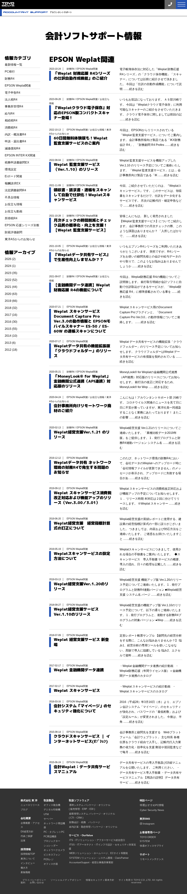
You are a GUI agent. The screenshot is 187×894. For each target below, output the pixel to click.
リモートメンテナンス (152, 859)
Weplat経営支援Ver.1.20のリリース (81, 586)
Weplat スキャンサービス (77, 690)
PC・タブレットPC (54, 832)
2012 (8, 349)
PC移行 (10, 71)
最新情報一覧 (13, 64)
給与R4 (9, 113)
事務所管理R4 (14, 106)
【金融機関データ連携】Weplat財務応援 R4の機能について (82, 288)
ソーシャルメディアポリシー (66, 880)
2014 (8, 335)
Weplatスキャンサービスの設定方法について (82, 556)
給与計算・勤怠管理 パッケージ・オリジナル (93, 826)
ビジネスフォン (52, 854)
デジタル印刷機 (52, 809)
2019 (8, 300)
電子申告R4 (12, 92)
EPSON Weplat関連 (18, 85)
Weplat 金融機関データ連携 (79, 669)
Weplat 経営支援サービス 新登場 (81, 642)
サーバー (48, 818)
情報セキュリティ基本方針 (100, 880)
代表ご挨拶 (27, 836)
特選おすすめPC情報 (152, 805)
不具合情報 (12, 197)
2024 (8, 265)
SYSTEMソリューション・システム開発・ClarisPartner (99, 858)
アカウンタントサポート (37, 12)
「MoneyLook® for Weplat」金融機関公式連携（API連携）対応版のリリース (82, 381)
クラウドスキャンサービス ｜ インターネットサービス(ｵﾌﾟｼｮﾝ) (82, 739)
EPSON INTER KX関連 (20, 155)
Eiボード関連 (13, 176)
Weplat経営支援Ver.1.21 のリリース (82, 435)
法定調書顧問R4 (15, 190)
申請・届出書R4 (15, 141)
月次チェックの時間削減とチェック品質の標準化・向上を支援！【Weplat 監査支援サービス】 (82, 225)
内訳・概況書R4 (15, 134)
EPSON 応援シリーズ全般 (22, 225)
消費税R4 (11, 127)
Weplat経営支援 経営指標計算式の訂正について (82, 526)
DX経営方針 (27, 831)
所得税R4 (11, 218)
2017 (8, 314)
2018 (8, 307)
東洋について (28, 858)
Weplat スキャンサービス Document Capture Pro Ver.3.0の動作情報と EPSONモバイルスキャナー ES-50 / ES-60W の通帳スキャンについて (82, 321)
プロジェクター (52, 841)
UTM (46, 814)
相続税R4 (11, 120)
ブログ (24, 809)
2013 (8, 342)
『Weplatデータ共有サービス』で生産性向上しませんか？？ (82, 257)
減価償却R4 (12, 148)
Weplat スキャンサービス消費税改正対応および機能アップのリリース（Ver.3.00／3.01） (82, 497)
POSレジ (49, 859)
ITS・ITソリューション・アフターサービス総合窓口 (97, 840)
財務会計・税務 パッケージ (84, 822)
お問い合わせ (37, 882)
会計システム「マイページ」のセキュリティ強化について (82, 708)
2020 (8, 293)
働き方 (24, 867)
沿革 (23, 840)
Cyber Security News (152, 810)
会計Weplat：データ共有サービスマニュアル (82, 769)
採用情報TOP (28, 854)
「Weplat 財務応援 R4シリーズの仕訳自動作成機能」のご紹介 (82, 76)
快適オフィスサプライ (152, 845)
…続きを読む (135, 89)
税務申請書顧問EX (17, 162)
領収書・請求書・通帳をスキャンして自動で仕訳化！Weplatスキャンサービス (82, 194)
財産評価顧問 (13, 232)
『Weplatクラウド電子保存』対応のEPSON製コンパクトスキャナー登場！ (82, 112)
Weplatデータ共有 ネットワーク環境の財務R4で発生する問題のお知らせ (82, 467)
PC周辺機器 (50, 836)
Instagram (148, 823)
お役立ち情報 (13, 204)
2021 (8, 286)
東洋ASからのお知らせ (20, 239)
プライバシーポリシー (34, 880)
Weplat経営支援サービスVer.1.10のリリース (76, 612)
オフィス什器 (51, 864)
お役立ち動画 (13, 211)
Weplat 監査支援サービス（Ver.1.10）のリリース (77, 167)
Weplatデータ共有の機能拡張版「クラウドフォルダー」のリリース (82, 350)
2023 (8, 273)
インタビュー (28, 863)
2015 (8, 328)
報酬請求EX (12, 183)
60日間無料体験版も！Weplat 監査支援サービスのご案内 (81, 141)
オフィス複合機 (52, 805)
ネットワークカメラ (54, 850)
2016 (8, 321)
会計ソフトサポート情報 (93, 36)
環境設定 (10, 169)
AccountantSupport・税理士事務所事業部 (91, 862)
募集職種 (25, 872)
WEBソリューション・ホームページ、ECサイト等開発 (98, 853)
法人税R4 (11, 99)
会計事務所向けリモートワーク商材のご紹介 (82, 408)
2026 (8, 259)
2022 (8, 279)
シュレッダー (51, 845)
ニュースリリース (30, 805)
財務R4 (9, 78)
